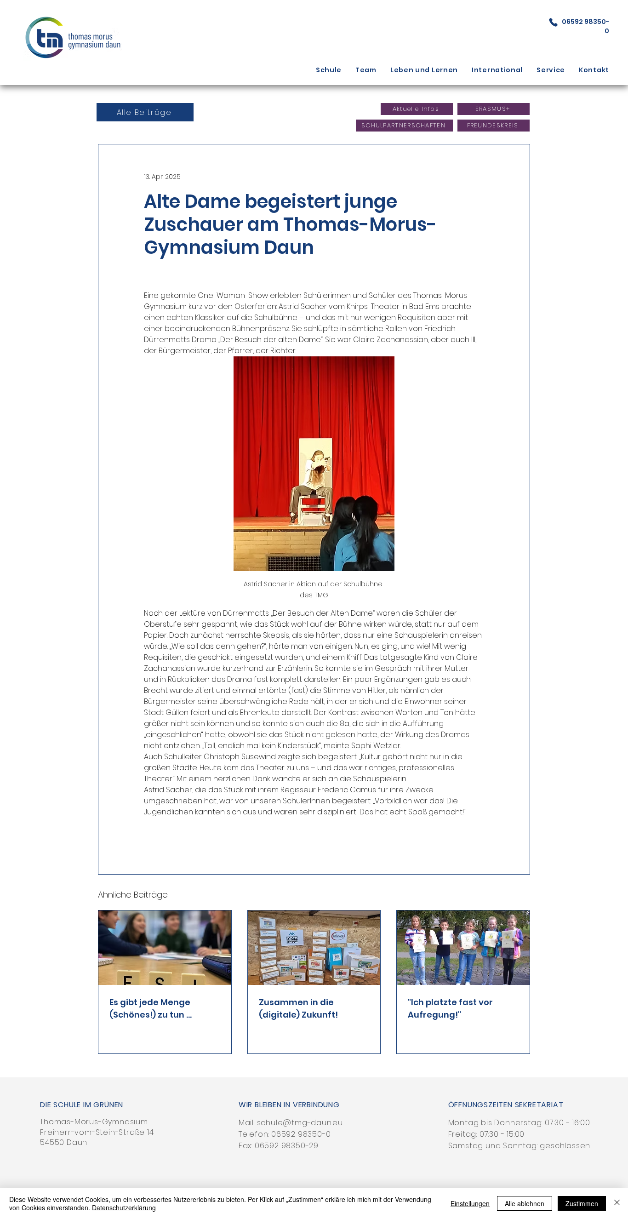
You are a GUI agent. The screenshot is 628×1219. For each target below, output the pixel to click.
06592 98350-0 (301, 1134)
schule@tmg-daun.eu (300, 1122)
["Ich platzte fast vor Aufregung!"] (463, 947)
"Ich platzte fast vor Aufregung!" (450, 1008)
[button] (329, 70)
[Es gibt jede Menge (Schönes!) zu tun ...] (164, 947)
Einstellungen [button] (470, 1203)
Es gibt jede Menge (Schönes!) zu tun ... (150, 1008)
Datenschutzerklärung (124, 1207)
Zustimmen (581, 1203)
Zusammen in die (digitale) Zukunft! (298, 1008)
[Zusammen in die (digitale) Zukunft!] (314, 947)
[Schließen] (616, 1203)
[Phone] (553, 22)
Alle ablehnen (524, 1203)
